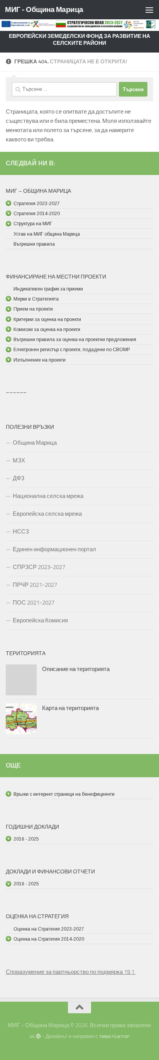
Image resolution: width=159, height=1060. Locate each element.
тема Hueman (114, 1036)
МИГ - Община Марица (44, 9)
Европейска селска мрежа (47, 513)
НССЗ (21, 531)
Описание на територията (76, 669)
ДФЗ (18, 478)
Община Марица (35, 442)
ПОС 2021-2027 (33, 602)
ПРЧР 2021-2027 (35, 584)
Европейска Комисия (40, 620)
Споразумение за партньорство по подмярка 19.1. (70, 971)
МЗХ (19, 460)
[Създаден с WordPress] (38, 1036)
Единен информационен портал (54, 549)
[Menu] (149, 9)
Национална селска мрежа (48, 496)
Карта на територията (70, 708)
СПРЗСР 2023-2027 (39, 567)
